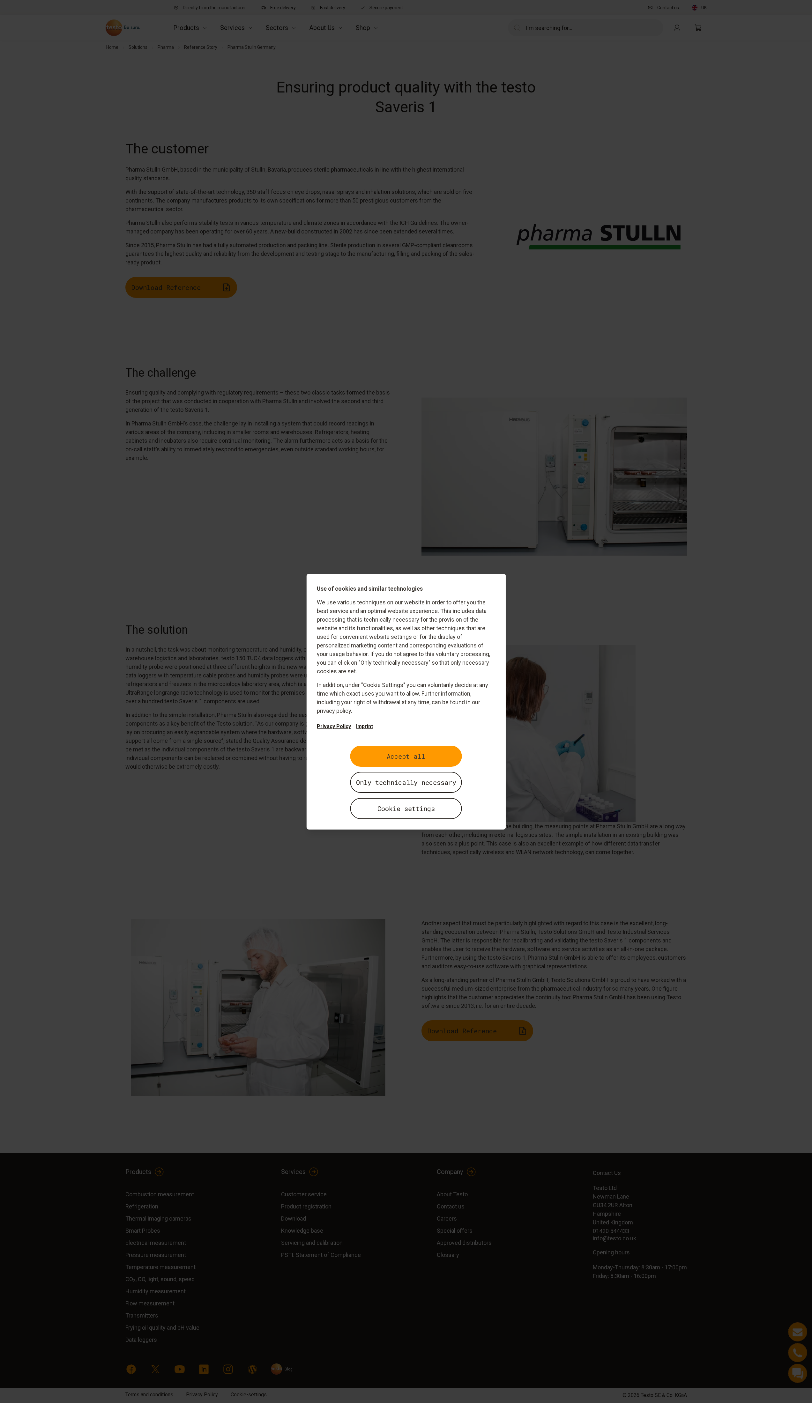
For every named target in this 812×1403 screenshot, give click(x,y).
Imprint (364, 726)
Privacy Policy (334, 726)
